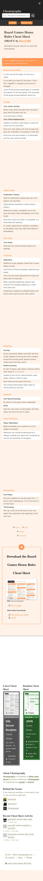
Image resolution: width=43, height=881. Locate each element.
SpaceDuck (12, 804)
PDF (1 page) (16, 605)
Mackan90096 (33, 741)
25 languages (33, 779)
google (22, 782)
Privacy (29, 857)
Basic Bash (28, 819)
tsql (9, 762)
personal (22, 535)
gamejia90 (12, 819)
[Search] (33, 15)
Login (12, 23)
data (34, 753)
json (27, 756)
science (30, 782)
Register (27, 23)
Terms (20, 857)
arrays (30, 753)
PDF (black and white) (20, 615)
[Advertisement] (16, 3)
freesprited (12, 756)
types (32, 756)
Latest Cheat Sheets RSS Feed (19, 863)
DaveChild (12, 799)
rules (26, 527)
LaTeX (13, 618)
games (21, 531)
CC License (9, 857)
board (17, 527)
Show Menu (39, 3)
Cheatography (9, 777)
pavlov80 (11, 825)
